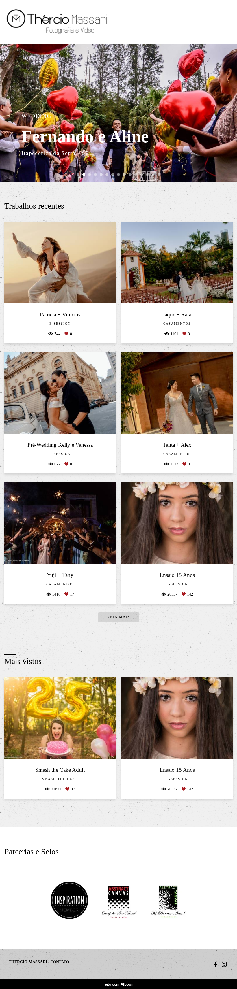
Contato (60, 962)
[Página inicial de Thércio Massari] (57, 22)
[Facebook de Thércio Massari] (215, 964)
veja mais (118, 617)
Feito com (119, 984)
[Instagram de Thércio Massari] (224, 964)
